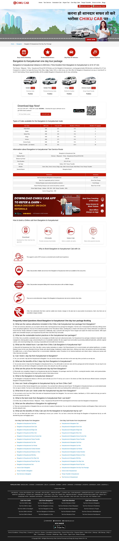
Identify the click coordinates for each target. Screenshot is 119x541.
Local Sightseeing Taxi (27, 492)
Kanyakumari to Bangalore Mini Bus (71, 458)
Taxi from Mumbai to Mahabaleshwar (68, 508)
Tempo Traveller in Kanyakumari (70, 474)
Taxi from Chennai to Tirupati (91, 508)
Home (40, 2)
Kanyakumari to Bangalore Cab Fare (71, 442)
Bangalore (19, 44)
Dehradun (92, 484)
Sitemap (95, 532)
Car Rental (14, 492)
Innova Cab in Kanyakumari (69, 470)
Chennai (31, 484)
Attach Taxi (30, 494)
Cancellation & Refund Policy (53, 532)
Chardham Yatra (23, 496)
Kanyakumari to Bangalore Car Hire (71, 445)
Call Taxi (55, 494)
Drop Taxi (62, 494)
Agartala (105, 484)
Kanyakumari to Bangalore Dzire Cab (72, 426)
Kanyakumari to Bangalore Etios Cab (71, 433)
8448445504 (48, 520)
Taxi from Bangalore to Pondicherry (46, 511)
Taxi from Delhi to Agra (25, 503)
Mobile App (56, 534)
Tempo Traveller (86, 2)
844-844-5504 (85, 6)
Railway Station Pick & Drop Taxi (88, 494)
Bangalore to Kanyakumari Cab (25, 464)
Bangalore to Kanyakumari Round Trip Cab (28, 461)
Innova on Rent (56, 492)
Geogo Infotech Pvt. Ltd (81, 538)
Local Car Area (64, 496)
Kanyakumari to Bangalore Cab (70, 423)
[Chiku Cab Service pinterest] (61, 523)
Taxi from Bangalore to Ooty (46, 508)
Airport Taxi (66, 2)
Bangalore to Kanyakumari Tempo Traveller (28, 439)
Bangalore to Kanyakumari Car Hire (26, 442)
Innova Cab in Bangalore (23, 467)
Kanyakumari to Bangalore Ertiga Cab (72, 429)
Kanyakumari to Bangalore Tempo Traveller (73, 439)
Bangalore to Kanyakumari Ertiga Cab (27, 429)
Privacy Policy (23, 532)
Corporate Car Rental (51, 496)
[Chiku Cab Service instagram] (58, 523)
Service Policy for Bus (67, 532)
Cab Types (47, 494)
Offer (35, 534)
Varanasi (70, 484)
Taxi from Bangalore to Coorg (45, 505)
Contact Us (31, 532)
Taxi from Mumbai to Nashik (68, 511)
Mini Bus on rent (71, 494)
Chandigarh (39, 484)
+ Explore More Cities (59, 488)
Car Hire (38, 492)
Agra (98, 484)
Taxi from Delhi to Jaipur (25, 505)
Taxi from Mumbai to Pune (68, 514)
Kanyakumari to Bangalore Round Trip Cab (73, 464)
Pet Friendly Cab (94, 496)
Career (65, 534)
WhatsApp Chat (100, 6)
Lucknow (52, 484)
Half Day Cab (75, 496)
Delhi (46, 484)
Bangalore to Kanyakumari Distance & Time (28, 451)
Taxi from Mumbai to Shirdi (68, 503)
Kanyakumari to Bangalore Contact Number (73, 451)
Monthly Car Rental (18, 494)
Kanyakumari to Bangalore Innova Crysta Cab (74, 436)
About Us (37, 532)
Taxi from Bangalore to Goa (46, 514)
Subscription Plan (88, 492)
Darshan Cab (39, 494)
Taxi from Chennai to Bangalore (91, 503)
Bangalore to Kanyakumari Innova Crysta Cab (29, 436)
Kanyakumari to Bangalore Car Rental (72, 448)
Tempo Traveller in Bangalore (24, 470)
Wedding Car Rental (36, 496)
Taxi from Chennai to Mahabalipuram (91, 511)
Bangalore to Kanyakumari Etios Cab (27, 433)
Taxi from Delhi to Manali (25, 514)
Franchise (48, 534)
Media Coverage (80, 534)
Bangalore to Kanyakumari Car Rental (27, 445)
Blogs (103, 2)
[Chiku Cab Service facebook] (57, 523)
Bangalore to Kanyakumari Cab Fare (26, 423)
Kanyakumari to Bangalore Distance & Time (73, 455)
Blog (61, 534)
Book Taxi (103, 494)
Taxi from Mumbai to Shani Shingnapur (68, 505)
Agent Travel (71, 534)
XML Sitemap (102, 532)
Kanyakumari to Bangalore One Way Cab (73, 461)
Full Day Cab (84, 496)
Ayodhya (85, 484)
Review (43, 532)
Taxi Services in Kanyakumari (70, 477)
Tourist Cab (66, 492)
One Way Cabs (75, 2)
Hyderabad (78, 484)
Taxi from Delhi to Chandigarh (25, 508)
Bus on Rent (46, 492)
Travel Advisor (41, 534)
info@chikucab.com (69, 520)
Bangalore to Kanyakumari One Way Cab (28, 458)
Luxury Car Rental (101, 492)
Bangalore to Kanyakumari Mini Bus (26, 455)
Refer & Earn (88, 532)
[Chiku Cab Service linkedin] (63, 523)
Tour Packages (76, 492)
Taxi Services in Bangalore (24, 474)
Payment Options (79, 532)
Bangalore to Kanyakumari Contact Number (28, 448)
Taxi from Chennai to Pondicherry (91, 505)
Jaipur (64, 484)
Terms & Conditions (13, 532)
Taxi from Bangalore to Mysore (46, 503)
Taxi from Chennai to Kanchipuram (91, 514)
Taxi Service (47, 2)
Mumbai (58, 484)
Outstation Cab (56, 2)
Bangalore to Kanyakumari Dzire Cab (27, 426)
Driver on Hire (96, 2)
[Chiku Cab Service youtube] (60, 523)
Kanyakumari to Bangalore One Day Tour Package (75, 467)
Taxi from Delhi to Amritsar (25, 511)
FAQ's (108, 532)
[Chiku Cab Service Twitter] (55, 523)
